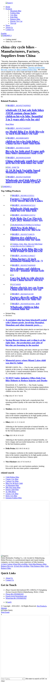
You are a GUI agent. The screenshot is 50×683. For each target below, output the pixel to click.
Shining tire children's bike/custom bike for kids (25, 238)
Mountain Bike (15, 11)
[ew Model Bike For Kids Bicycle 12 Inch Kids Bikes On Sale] (18, 128)
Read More (10, 124)
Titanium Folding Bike (36, 67)
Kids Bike (14, 17)
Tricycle (13, 23)
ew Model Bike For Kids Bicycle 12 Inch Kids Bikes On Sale (25, 132)
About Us (9, 27)
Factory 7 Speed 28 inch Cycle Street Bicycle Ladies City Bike (26, 200)
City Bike (13, 15)
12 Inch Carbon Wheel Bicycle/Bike (14, 564)
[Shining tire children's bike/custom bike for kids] (22, 234)
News (8, 25)
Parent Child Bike (12, 490)
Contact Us (10, 30)
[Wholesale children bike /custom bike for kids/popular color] (25, 304)
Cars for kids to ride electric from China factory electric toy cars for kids (27, 280)
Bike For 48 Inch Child (14, 483)
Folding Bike (15, 13)
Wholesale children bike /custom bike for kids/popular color (24, 309)
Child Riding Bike (12, 477)
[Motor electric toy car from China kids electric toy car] (15, 284)
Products (9, 9)
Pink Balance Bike (37, 566)
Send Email (5, 612)
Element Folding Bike (14, 498)
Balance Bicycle (7, 566)
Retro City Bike (11, 496)
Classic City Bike (12, 479)
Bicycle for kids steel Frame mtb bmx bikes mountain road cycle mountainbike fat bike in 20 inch (25, 153)
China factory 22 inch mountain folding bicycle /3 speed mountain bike (26, 261)
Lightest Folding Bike (29, 70)
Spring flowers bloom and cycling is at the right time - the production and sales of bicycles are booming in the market (25, 342)
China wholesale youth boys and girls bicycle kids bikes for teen (25, 162)
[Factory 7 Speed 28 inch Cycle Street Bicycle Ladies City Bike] (22, 196)
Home (8, 7)
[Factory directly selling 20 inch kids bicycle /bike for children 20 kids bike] (21, 294)
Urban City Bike (14, 70)
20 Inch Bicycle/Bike (21, 566)
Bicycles (4, 70)
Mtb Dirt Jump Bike (13, 487)
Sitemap (4, 608)
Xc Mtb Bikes (11, 492)
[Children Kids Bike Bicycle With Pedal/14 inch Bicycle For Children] (27, 246)
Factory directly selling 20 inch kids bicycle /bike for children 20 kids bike (26, 299)
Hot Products (42, 606)
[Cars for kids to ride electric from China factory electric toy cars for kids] (12, 275)
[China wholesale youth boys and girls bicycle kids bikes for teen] (18, 158)
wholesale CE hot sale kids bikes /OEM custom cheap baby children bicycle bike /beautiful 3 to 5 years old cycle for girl (25, 115)
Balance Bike (15, 19)
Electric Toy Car (16, 21)
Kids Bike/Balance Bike (37, 564)
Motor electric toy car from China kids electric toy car (26, 288)
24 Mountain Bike (12, 485)
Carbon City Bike (12, 481)
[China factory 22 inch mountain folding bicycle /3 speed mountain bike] (22, 256)
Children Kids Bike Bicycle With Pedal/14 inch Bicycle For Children (26, 251)
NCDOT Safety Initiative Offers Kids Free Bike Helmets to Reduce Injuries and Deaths (26, 379)
